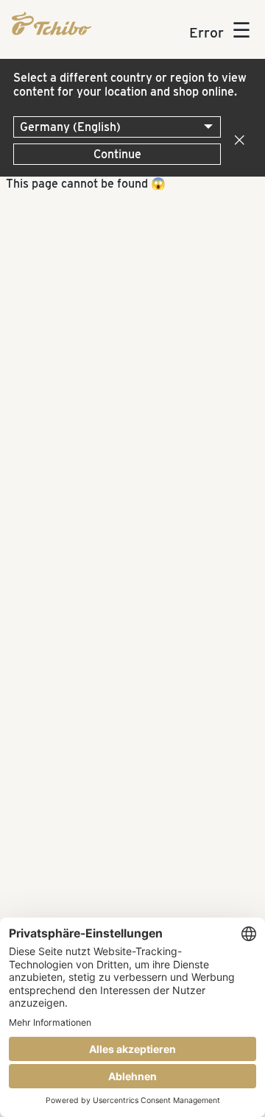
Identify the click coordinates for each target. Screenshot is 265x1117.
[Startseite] (51, 23)
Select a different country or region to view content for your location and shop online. (130, 85)
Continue (117, 154)
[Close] (236, 140)
